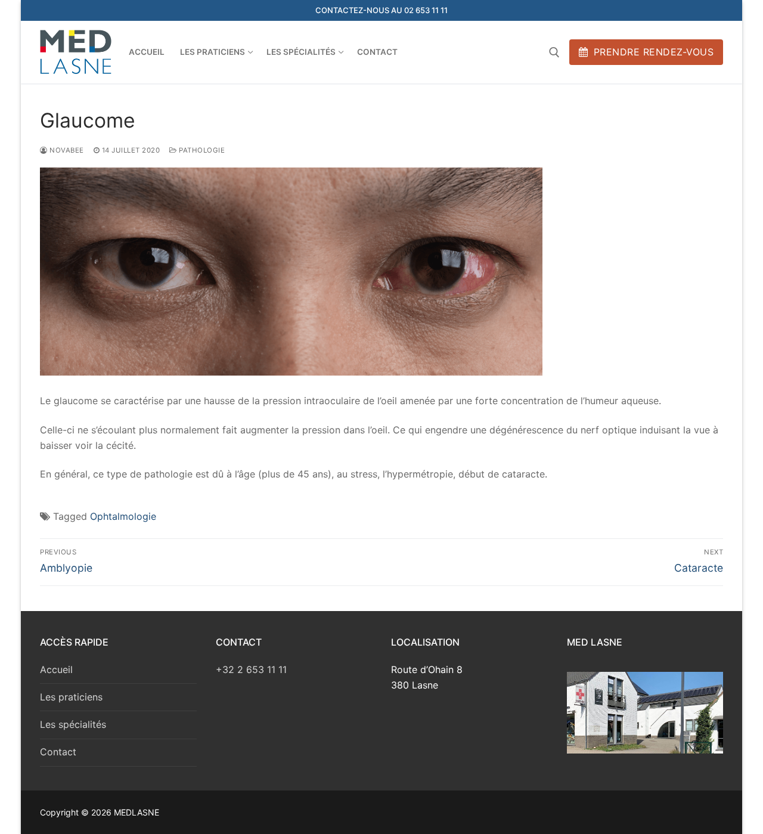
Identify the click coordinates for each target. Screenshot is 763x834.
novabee (66, 150)
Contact (58, 752)
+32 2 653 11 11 (251, 669)
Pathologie (201, 150)
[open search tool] (554, 52)
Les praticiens (71, 697)
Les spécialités (73, 724)
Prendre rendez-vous (652, 52)
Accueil (56, 669)
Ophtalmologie (123, 516)
